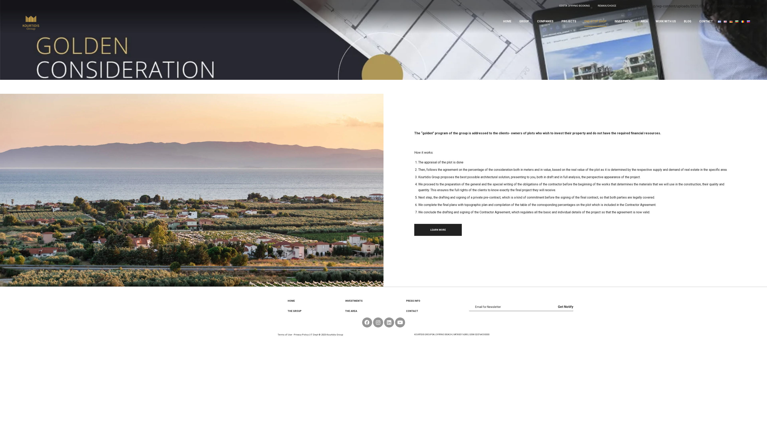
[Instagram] (378, 322)
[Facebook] (367, 322)
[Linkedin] (389, 322)
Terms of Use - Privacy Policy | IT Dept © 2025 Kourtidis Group (310, 334)
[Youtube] (400, 322)
